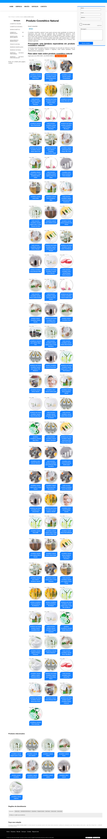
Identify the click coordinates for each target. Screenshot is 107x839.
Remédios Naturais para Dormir (17, 53)
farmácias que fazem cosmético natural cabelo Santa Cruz (35, 149)
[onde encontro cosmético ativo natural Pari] (66, 665)
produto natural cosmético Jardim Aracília (35, 320)
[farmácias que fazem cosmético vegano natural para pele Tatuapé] (51, 236)
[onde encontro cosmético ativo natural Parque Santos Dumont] (66, 261)
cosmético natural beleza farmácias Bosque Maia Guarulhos (66, 556)
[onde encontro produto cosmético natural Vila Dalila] (66, 477)
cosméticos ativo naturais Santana (35, 462)
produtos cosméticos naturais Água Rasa (35, 438)
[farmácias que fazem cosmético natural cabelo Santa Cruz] (35, 139)
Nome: (82, 8)
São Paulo (47, 811)
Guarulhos (34, 811)
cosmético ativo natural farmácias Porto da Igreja (66, 174)
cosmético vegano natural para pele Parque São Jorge (66, 149)
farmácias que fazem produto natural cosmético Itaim (35, 628)
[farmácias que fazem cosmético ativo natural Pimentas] (51, 309)
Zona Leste (53, 811)
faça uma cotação (61, 56)
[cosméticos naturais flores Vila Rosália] (35, 115)
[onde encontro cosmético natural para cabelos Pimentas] (35, 90)
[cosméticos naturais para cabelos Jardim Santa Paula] (35, 66)
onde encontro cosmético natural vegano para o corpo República (51, 343)
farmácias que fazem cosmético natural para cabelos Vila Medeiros (35, 368)
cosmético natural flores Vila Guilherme (66, 531)
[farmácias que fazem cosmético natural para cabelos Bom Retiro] (51, 665)
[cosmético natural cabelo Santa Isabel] (51, 544)
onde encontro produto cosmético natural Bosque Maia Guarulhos (50, 464)
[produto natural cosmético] (16, 766)
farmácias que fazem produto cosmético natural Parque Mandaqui (66, 126)
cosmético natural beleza (48, 754)
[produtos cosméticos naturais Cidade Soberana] (66, 618)
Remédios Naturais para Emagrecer (17, 57)
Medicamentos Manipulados (14, 41)
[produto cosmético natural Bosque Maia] (35, 261)
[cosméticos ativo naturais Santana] (35, 452)
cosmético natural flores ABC (35, 531)
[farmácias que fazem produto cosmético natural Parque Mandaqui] (66, 115)
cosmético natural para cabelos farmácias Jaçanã (35, 579)
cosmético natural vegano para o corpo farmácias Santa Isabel (35, 175)
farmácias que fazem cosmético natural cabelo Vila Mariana (66, 247)
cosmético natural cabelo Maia (35, 197)
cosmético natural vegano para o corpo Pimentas (51, 579)
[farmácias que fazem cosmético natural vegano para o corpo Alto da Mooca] (66, 593)
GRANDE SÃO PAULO (25, 811)
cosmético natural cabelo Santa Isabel (51, 554)
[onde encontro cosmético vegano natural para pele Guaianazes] (66, 188)
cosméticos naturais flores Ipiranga (35, 723)
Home (11, 6)
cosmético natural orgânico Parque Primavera (35, 652)
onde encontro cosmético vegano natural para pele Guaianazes (66, 199)
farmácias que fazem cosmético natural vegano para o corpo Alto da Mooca (66, 605)
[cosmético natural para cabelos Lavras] (51, 212)
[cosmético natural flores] (64, 745)
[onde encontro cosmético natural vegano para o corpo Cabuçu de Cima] (35, 212)
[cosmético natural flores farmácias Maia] (51, 188)
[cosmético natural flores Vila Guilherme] (66, 522)
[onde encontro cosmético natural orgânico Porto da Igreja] (51, 163)
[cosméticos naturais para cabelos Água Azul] (35, 332)
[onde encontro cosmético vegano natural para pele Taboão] (51, 285)
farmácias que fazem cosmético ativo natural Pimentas (51, 320)
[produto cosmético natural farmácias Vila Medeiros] (35, 593)
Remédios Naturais (15, 50)
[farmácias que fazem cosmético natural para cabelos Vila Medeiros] (35, 356)
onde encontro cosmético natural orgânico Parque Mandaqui (51, 126)
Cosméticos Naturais (16, 26)
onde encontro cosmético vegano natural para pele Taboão (51, 296)
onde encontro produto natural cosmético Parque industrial (51, 629)
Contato (44, 6)
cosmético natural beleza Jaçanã (35, 390)
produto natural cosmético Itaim (66, 319)
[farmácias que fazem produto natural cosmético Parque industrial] (66, 689)
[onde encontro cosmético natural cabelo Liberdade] (51, 428)
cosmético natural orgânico (16, 797)
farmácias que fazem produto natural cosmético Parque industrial (66, 700)
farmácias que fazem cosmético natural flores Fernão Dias (35, 414)
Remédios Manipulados (16, 47)
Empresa (19, 6)
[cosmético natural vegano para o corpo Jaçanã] (35, 477)
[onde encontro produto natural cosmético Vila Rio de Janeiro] (51, 403)
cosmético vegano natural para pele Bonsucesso (51, 487)
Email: (82, 12)
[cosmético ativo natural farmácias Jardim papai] (66, 452)
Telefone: (82, 17)
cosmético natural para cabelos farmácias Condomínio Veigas (51, 150)
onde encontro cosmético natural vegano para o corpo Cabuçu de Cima (35, 223)
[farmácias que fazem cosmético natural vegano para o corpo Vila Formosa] (66, 356)
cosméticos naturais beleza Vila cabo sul (66, 100)
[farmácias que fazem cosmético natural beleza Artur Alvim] (35, 689)
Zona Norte (59, 811)
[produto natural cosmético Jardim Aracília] (35, 309)
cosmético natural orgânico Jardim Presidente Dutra (35, 675)
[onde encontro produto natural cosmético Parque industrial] (51, 618)
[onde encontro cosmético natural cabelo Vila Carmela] (66, 403)
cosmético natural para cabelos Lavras (51, 221)
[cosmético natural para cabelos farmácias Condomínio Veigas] (51, 139)
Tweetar (31, 29)
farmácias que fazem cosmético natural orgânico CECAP (51, 510)
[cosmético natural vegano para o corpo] (16, 745)
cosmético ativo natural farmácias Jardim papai (66, 463)
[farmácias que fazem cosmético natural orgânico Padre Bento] (51, 90)
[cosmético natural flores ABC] (35, 522)
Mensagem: (82, 29)
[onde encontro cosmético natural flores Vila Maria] (66, 642)
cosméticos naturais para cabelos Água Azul (35, 342)
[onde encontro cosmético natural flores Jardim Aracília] (35, 285)
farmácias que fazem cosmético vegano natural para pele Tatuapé (51, 248)
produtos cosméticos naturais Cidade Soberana (66, 628)
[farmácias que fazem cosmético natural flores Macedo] (51, 261)
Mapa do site (35, 831)
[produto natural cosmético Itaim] (66, 309)
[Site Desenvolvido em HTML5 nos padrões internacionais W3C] (89, 837)
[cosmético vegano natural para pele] (32, 766)
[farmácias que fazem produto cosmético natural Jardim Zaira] (66, 285)
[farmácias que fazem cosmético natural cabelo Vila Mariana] (66, 236)
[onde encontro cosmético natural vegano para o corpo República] (51, 332)
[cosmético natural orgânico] (16, 788)
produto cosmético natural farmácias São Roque (51, 604)
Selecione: (11, 811)
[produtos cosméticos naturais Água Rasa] (35, 428)
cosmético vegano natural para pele (32, 776)
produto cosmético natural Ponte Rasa (51, 366)
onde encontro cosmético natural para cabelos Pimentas (35, 102)
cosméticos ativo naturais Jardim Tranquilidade (66, 76)
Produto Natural (15, 44)
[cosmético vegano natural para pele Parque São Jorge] (66, 139)
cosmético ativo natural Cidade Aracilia (66, 510)
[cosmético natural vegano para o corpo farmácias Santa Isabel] (35, 163)
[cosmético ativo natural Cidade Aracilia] (66, 499)
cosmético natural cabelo (48, 776)
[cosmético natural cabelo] (48, 766)
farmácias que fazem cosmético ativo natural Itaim (35, 510)
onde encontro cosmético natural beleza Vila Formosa (66, 342)
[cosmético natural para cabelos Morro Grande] (35, 544)
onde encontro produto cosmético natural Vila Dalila (66, 487)
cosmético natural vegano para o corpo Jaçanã (35, 487)
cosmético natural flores (64, 754)
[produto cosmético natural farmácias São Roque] (51, 593)
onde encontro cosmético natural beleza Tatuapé (35, 247)
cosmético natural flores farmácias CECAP (66, 391)
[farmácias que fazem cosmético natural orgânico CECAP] (51, 499)
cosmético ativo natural (64, 776)
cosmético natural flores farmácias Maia (51, 198)
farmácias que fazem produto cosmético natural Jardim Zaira (66, 295)
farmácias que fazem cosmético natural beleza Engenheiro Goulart (51, 77)
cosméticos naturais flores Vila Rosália (35, 124)
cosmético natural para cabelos (32, 754)
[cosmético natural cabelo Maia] (35, 188)
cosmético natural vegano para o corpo (16, 754)
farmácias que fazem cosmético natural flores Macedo (51, 271)
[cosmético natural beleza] (48, 745)
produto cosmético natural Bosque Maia (35, 270)
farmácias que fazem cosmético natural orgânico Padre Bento (51, 102)
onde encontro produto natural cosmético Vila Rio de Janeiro (51, 415)
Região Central (41, 811)
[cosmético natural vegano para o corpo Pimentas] (51, 569)
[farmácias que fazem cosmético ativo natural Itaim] (35, 499)
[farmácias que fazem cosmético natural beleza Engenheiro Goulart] (51, 66)
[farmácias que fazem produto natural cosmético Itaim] (35, 618)
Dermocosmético (15, 29)
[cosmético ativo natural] (64, 766)
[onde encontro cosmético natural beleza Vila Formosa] (66, 332)
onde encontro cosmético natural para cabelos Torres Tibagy (66, 580)
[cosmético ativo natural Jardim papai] (51, 381)
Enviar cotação (86, 43)
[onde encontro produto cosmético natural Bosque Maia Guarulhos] (51, 452)
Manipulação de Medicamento (17, 37)
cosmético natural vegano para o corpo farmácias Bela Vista (51, 532)
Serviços (35, 6)
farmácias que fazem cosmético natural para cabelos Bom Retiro (51, 676)
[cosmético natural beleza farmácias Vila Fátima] (66, 212)
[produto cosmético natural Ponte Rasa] (51, 356)
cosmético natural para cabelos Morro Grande (35, 555)
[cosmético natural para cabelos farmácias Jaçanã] (35, 569)
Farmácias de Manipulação (17, 33)
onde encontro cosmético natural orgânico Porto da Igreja (51, 175)
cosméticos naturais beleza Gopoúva (51, 651)
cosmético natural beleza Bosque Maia (51, 698)
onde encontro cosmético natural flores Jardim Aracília (35, 295)
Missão (26, 6)
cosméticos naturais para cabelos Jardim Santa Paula (35, 76)
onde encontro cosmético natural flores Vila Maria (66, 652)
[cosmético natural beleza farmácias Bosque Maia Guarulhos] (66, 544)
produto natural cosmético (16, 776)
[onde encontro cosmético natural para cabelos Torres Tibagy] (66, 569)
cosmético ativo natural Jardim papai (51, 390)
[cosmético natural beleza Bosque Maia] (51, 689)
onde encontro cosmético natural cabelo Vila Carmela (66, 414)
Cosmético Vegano (15, 23)
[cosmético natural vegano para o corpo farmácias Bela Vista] (51, 522)
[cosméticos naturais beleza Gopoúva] (51, 642)
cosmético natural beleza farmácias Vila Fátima (66, 222)
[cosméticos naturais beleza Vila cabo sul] (66, 90)
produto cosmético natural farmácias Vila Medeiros (35, 604)
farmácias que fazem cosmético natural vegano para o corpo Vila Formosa (66, 368)
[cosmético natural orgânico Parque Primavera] (35, 642)
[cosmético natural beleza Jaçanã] (35, 381)
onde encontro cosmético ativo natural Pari (66, 675)
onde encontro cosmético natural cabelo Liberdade (51, 438)
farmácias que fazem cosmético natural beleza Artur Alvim (35, 699)
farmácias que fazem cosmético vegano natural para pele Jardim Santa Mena (66, 439)
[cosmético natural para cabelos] (32, 745)
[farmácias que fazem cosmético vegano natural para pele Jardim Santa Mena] (66, 428)
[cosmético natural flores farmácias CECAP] (66, 381)
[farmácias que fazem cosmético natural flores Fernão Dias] (35, 403)
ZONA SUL (17, 811)
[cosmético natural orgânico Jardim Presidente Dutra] (35, 665)
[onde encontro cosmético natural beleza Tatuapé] (35, 236)
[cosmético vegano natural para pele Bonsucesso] (51, 477)
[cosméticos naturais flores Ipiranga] (35, 713)
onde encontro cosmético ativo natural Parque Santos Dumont (66, 272)
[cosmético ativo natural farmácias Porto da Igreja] (66, 163)
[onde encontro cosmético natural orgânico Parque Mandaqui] (51, 115)
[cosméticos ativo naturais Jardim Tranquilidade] (66, 66)
